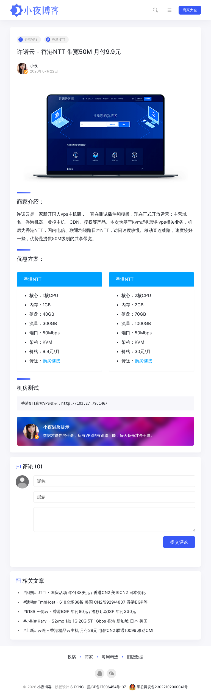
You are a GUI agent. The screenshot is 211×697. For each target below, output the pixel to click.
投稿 (72, 656)
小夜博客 (44, 687)
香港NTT (58, 39)
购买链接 (51, 360)
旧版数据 (135, 656)
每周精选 (110, 656)
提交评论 (179, 542)
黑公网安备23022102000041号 (162, 687)
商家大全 (190, 10)
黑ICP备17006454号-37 (106, 687)
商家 (89, 656)
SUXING (77, 687)
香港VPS (31, 39)
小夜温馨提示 (56, 427)
